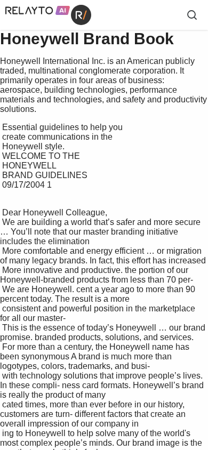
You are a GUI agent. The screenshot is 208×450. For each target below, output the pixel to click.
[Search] (192, 15)
